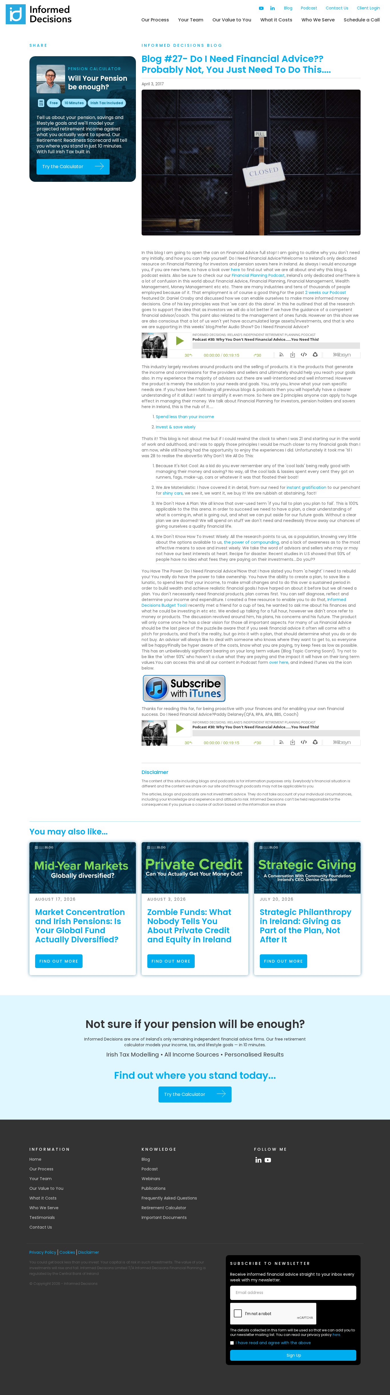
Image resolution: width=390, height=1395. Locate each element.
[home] (38, 14)
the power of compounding (251, 542)
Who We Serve (318, 20)
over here (278, 662)
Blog (288, 8)
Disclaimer (155, 772)
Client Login (368, 8)
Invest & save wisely (176, 427)
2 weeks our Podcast (325, 292)
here (235, 270)
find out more (58, 961)
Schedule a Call (362, 20)
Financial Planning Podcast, (259, 275)
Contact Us (337, 8)
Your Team (190, 20)
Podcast (309, 8)
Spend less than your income (185, 417)
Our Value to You (231, 20)
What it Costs (276, 20)
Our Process (155, 20)
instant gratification (306, 487)
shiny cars (173, 493)
